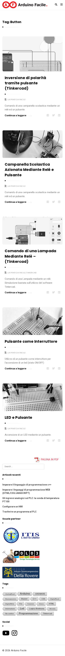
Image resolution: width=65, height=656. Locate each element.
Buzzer (24, 599)
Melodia (53, 609)
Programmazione (28, 613)
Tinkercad (31, 273)
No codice (9, 614)
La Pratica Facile (17, 99)
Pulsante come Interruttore (31, 341)
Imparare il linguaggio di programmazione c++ (26, 484)
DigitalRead (54, 599)
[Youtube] (5, 633)
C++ (34, 599)
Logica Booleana (36, 609)
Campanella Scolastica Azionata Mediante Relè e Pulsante (29, 170)
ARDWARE (40, 594)
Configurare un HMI (12, 506)
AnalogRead (10, 594)
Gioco (41, 604)
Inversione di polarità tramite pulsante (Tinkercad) (25, 83)
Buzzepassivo (10, 599)
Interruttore (10, 609)
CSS (43, 599)
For (20, 604)
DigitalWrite (9, 604)
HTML (51, 604)
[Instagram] (14, 633)
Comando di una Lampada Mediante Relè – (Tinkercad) (30, 256)
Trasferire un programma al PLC (19, 511)
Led (22, 608)
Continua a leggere (15, 115)
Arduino (25, 593)
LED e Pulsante (18, 417)
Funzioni (30, 604)
